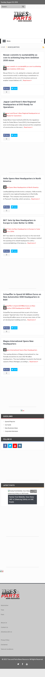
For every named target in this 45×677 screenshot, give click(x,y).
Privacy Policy (5, 640)
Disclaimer (4, 644)
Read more (27, 80)
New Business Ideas (11, 428)
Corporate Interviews (11, 431)
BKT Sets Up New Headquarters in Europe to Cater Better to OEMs (19, 221)
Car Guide (8, 425)
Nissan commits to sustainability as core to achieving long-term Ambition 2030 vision (21, 58)
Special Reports (10, 421)
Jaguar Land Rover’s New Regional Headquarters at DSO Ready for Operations (19, 104)
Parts (2, 614)
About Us (4, 623)
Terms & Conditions (7, 649)
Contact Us (4, 627)
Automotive (4, 605)
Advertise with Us (6, 632)
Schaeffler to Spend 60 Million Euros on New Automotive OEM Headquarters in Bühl (22, 297)
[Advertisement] (22, 159)
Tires (2, 610)
